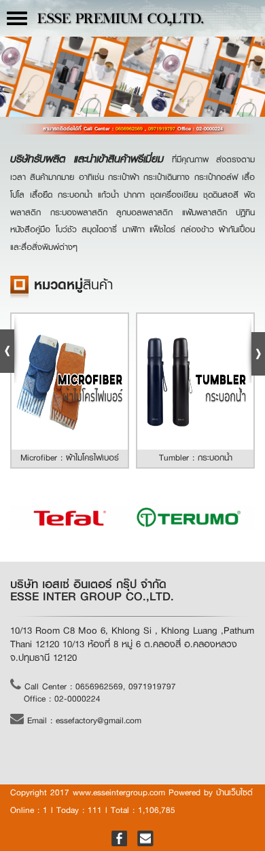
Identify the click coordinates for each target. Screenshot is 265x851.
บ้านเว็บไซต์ (234, 792)
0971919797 (162, 128)
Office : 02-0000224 (62, 699)
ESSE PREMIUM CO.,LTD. (120, 20)
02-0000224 (209, 128)
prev (13, 75)
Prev (9, 349)
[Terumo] (195, 518)
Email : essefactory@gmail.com (82, 720)
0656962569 (130, 128)
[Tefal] (69, 518)
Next (255, 349)
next (251, 75)
